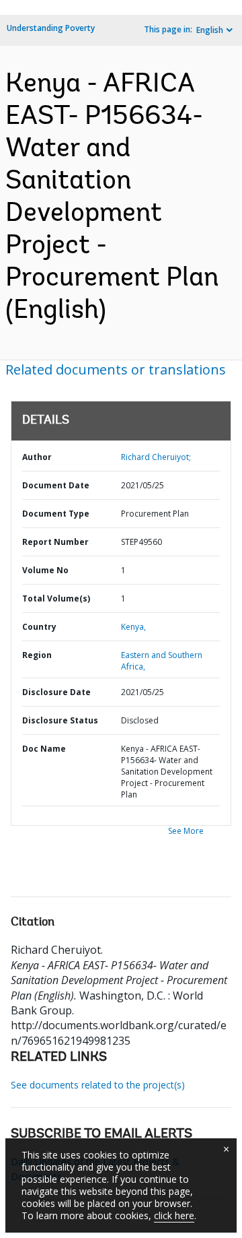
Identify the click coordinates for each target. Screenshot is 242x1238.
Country (39, 626)
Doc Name (44, 748)
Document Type (55, 513)
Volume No (45, 570)
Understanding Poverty (51, 28)
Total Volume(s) (56, 598)
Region (37, 655)
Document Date (55, 485)
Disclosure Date (56, 692)
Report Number (55, 542)
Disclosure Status (60, 720)
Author (37, 457)
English (209, 30)
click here (174, 1215)
